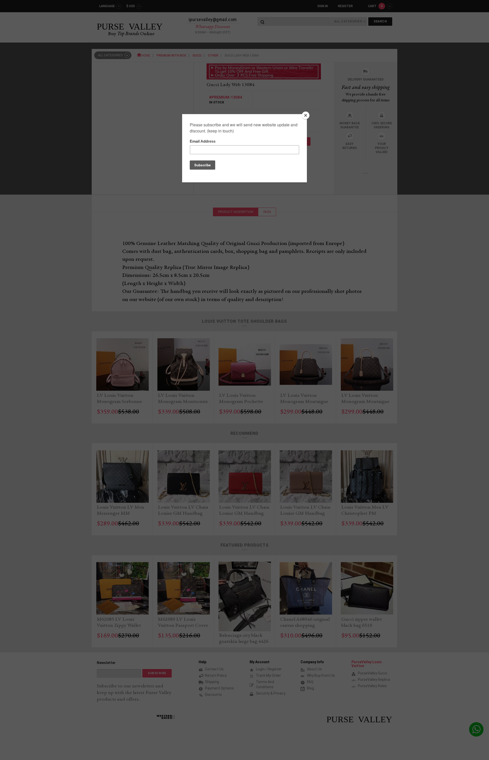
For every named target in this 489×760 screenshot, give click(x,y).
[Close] (305, 115)
